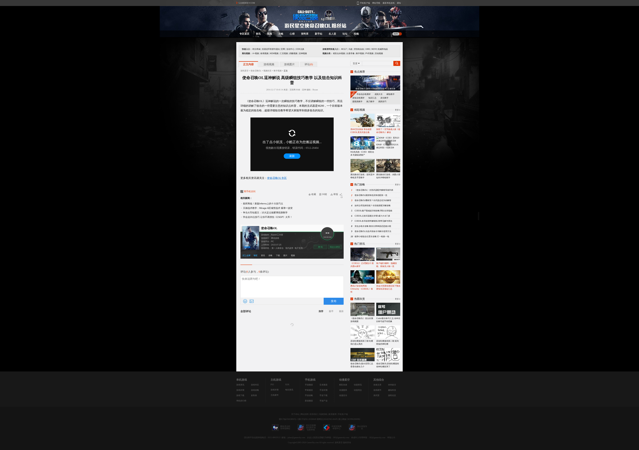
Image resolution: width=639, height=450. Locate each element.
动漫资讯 (358, 385)
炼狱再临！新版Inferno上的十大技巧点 (263, 203)
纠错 (324, 194)
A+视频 (255, 53)
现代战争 (289, 248)
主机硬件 (275, 395)
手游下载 (323, 395)
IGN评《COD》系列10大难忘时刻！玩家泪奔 (387, 146)
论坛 (344, 33)
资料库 (305, 33)
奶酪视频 (293, 53)
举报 (335, 194)
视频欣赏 (267, 71)
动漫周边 (358, 390)
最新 (341, 311)
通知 (399, 3)
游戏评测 (240, 390)
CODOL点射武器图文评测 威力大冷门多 (372, 216)
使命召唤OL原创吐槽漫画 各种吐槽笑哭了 (387, 365)
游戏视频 (269, 64)
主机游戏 (276, 379)
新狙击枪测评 (358, 98)
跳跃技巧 (382, 101)
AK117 (344, 49)
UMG (367, 49)
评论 (309, 64)
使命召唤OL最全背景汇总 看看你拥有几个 (361, 365)
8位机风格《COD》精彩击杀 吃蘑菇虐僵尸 (362, 153)
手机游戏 (310, 379)
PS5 (272, 384)
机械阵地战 (383, 49)
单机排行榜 (241, 401)
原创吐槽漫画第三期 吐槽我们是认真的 (361, 342)
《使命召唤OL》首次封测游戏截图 (361, 320)
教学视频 (360, 53)
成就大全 (379, 94)
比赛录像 (350, 53)
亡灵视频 (284, 53)
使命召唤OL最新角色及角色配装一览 (371, 195)
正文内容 (248, 64)
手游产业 (323, 401)
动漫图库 (343, 390)
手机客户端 (343, 414)
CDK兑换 (300, 49)
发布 (333, 301)
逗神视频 (303, 53)
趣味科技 (392, 390)
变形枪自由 (359, 49)
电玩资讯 (289, 390)
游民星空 (244, 71)
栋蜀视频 (264, 53)
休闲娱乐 (392, 385)
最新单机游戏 (389, 3)
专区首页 (244, 33)
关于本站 (295, 414)
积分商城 (256, 49)
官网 (283, 49)
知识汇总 (372, 98)
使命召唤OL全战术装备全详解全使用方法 (373, 231)
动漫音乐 (343, 395)
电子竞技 (299, 248)
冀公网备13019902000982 (349, 419)
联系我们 (314, 414)
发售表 (254, 395)
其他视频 (379, 53)
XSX (287, 384)
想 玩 (320, 247)
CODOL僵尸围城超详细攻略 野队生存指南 (373, 211)
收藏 (313, 194)
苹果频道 (309, 390)
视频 (269, 33)
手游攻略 (309, 395)
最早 (331, 311)
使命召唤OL (256, 71)
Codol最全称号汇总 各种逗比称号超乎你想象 (388, 320)
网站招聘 (305, 414)
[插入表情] (245, 301)
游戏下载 (240, 395)
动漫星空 (344, 379)
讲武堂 (376, 395)
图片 (285, 255)
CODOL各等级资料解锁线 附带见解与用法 (373, 221)
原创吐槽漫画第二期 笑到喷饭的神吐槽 (387, 342)
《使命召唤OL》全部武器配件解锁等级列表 (374, 190)
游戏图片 (289, 64)
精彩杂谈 (343, 385)
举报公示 (391, 437)
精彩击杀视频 (339, 53)
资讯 (258, 33)
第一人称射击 (278, 248)
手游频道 (309, 385)
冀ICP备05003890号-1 (288, 419)
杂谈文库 (377, 385)
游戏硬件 (377, 390)
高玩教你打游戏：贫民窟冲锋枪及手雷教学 (362, 176)
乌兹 (350, 49)
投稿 (356, 33)
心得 (292, 33)
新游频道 (309, 401)
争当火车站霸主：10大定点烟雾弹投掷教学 (265, 212)
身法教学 (384, 98)
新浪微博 (332, 414)
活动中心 (290, 49)
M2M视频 (274, 53)
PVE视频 (369, 53)
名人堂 (332, 33)
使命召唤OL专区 (277, 178)
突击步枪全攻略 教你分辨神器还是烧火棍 (373, 226)
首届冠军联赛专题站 (271, 49)
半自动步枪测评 (364, 94)
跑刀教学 (370, 101)
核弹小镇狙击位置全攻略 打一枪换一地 (372, 236)
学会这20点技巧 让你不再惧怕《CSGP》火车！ (267, 217)
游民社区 (392, 395)
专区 (255, 255)
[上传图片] (252, 301)
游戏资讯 (240, 385)
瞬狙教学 (391, 94)
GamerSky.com (313, 442)
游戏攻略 (255, 390)
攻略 (280, 33)
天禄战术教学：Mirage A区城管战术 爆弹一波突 (268, 208)
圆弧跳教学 (357, 101)
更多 (397, 110)
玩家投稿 (323, 414)
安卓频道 (323, 385)
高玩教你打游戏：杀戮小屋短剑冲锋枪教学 (388, 176)
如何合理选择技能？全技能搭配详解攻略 (373, 205)
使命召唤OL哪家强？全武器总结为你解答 (373, 200)
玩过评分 (335, 247)
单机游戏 (241, 379)
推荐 (321, 311)
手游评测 (323, 390)
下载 (278, 255)
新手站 (318, 33)
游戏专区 (255, 385)
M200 (374, 49)
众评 (248, 255)
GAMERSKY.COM (247, 3)
